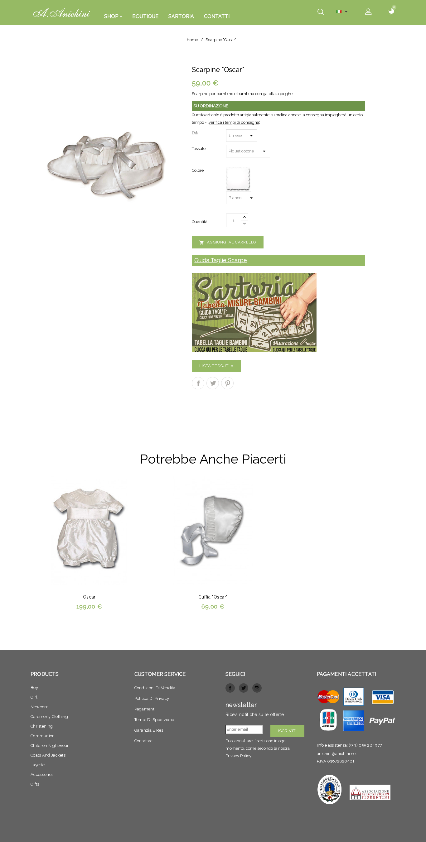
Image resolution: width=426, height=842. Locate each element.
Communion (43, 736)
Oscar (89, 596)
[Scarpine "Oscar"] (106, 161)
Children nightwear (50, 745)
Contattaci (144, 741)
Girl (34, 697)
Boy (34, 687)
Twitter (243, 688)
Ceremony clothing (49, 716)
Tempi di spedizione (154, 719)
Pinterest (227, 383)
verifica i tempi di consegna (234, 122)
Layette (38, 765)
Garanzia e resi (149, 730)
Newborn (40, 707)
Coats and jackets (48, 755)
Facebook (230, 688)
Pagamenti (145, 709)
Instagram (257, 688)
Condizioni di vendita (155, 688)
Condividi (198, 383)
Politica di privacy (151, 698)
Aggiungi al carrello (227, 242)
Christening (42, 726)
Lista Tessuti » (216, 365)
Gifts (35, 784)
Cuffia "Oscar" (213, 596)
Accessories (42, 774)
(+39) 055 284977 (365, 745)
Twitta (213, 383)
